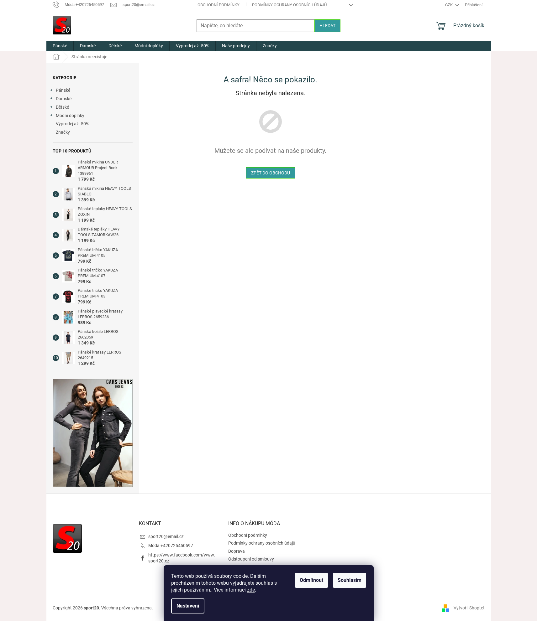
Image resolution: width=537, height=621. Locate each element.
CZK (449, 5)
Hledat (327, 25)
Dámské (63, 98)
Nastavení (187, 606)
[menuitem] (59, 46)
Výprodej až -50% (72, 123)
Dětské (62, 107)
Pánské (63, 90)
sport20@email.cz (166, 536)
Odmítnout (311, 580)
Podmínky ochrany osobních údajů (289, 5)
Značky (63, 132)
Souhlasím (349, 580)
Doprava (236, 551)
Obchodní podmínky (218, 5)
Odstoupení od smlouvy (251, 558)
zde (251, 590)
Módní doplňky (70, 115)
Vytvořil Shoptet (469, 607)
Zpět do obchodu (270, 172)
